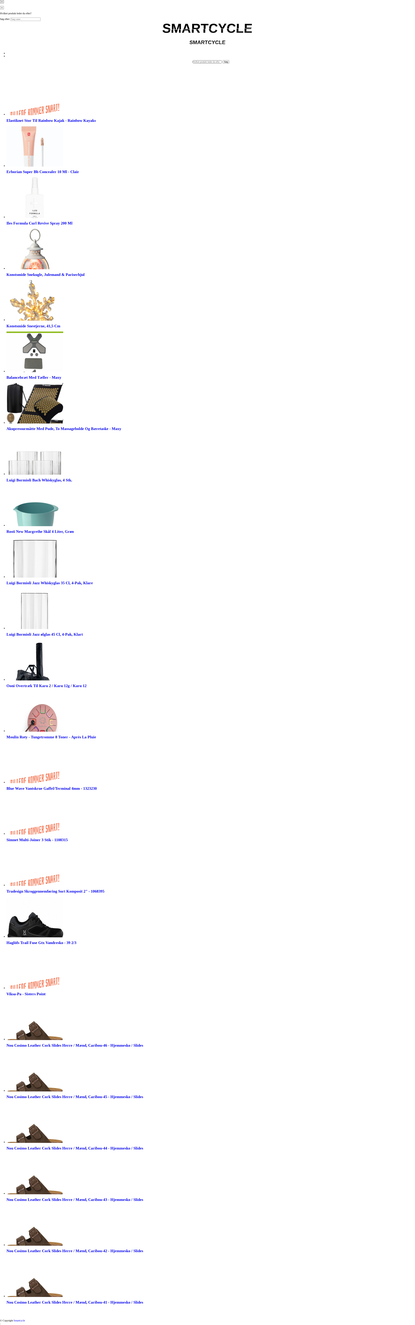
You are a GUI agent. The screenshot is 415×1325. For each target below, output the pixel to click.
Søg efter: (5, 19)
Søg (226, 62)
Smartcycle (19, 1320)
